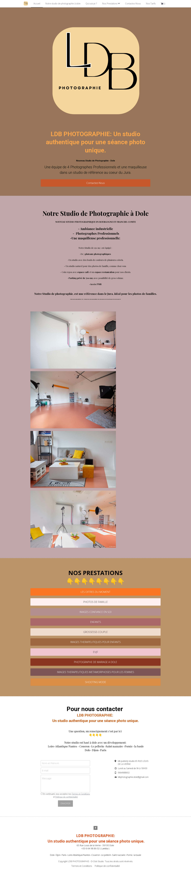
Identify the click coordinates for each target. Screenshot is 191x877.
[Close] (127, 424)
